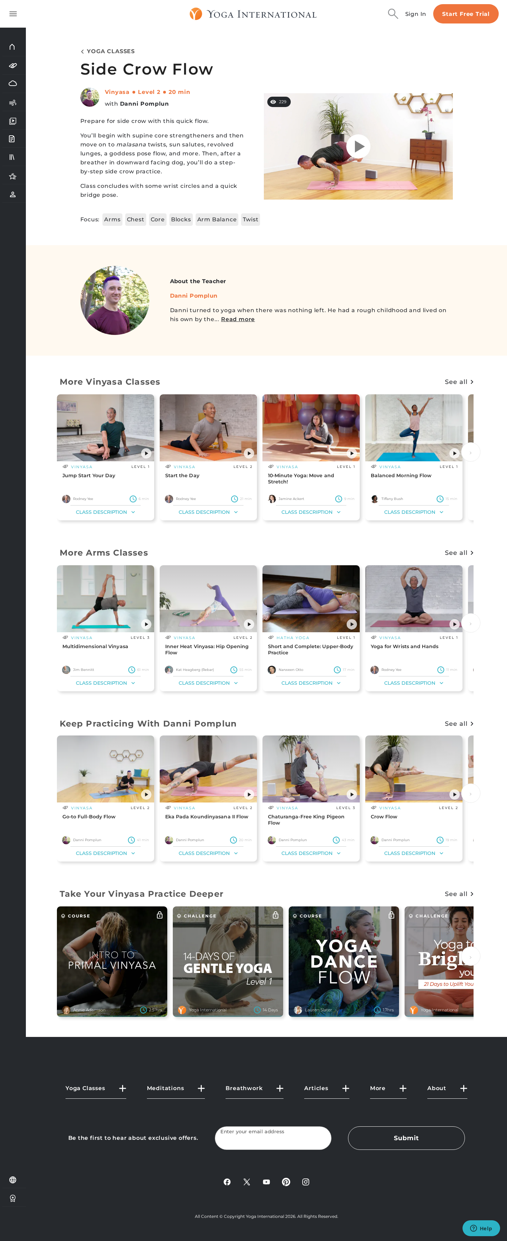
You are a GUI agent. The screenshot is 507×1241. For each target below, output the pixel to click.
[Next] (470, 452)
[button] (146, 453)
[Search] (393, 14)
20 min (179, 92)
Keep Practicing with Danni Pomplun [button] (148, 724)
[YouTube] (266, 1181)
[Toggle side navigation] (13, 14)
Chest (136, 219)
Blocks (181, 219)
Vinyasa (117, 92)
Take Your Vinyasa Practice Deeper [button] (142, 894)
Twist (250, 219)
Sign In (416, 14)
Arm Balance (217, 219)
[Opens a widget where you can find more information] (481, 1229)
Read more (238, 319)
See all (456, 382)
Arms (112, 219)
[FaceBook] (227, 1181)
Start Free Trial (466, 14)
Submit (406, 1138)
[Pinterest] (286, 1181)
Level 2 (149, 92)
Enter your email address (252, 1132)
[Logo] (253, 14)
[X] (246, 1181)
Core (158, 219)
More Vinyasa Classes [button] (110, 382)
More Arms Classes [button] (104, 553)
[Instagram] (305, 1181)
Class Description (101, 512)
